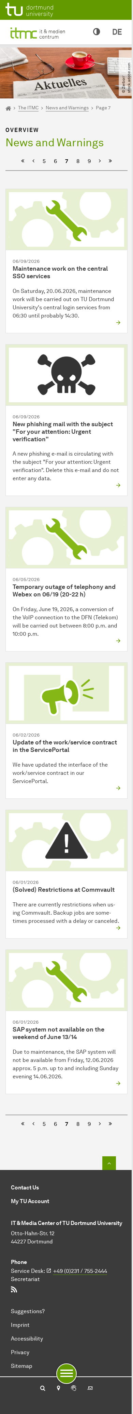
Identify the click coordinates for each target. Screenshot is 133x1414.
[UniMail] (90, 1389)
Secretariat (25, 1279)
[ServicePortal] (73, 1389)
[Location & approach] (58, 1389)
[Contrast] (96, 32)
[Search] (43, 1389)
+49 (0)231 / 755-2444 (80, 1271)
